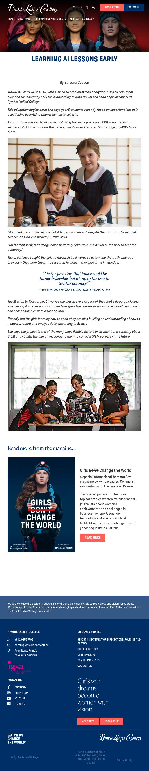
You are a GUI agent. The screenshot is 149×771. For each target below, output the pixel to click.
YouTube (20, 698)
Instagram (21, 693)
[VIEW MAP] (87, 7)
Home (11, 19)
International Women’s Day (50, 19)
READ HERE (92, 537)
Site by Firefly (124, 760)
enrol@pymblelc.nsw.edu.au (32, 645)
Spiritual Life (86, 654)
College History (87, 649)
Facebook (20, 687)
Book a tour (112, 7)
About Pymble (25, 19)
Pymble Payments (88, 660)
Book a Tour (112, 721)
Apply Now (88, 721)
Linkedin (20, 704)
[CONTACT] (81, 7)
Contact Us (84, 665)
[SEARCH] (74, 7)
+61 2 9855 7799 (24, 639)
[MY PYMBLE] (93, 7)
